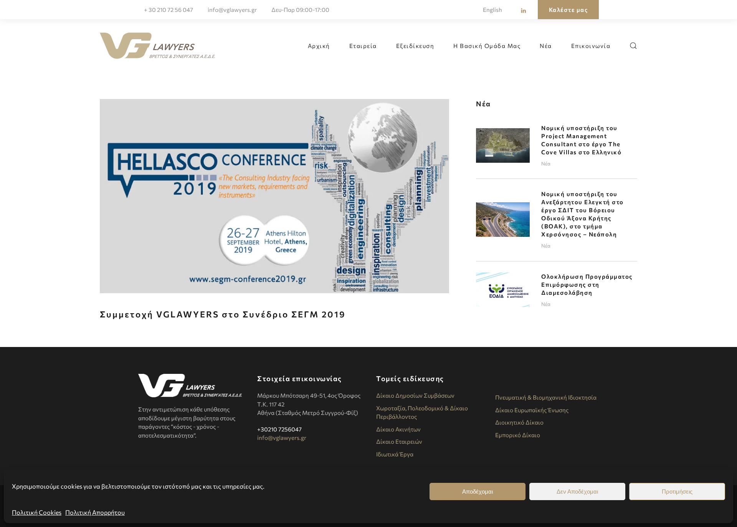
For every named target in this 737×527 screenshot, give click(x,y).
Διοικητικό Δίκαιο (519, 422)
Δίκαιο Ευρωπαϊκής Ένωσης (531, 409)
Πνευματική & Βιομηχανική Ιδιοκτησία (546, 397)
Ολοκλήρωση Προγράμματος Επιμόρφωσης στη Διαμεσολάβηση (587, 284)
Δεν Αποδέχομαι (577, 491)
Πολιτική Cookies (36, 512)
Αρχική (319, 45)
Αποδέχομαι (477, 491)
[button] (633, 45)
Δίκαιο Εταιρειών (399, 441)
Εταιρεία (363, 45)
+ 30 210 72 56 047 (168, 9)
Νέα (546, 45)
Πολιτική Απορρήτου (95, 512)
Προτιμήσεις (677, 491)
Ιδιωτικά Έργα (394, 454)
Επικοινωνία (591, 45)
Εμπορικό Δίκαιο (517, 434)
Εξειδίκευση (415, 45)
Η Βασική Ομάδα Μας (487, 45)
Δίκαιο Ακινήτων (398, 429)
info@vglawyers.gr (232, 9)
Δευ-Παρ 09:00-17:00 (300, 9)
